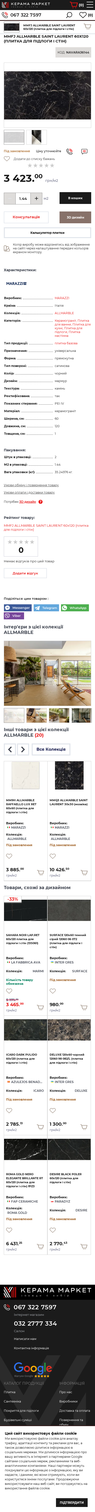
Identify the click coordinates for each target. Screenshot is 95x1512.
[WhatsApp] (75, 608)
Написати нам (25, 1339)
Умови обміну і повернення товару (31, 485)
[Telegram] (46, 608)
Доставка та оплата (74, 1411)
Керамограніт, (66, 320)
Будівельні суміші (18, 1420)
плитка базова (66, 343)
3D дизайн (27, 502)
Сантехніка (12, 1401)
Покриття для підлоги (21, 1411)
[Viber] (14, 616)
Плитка (9, 1392)
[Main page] (47, 1292)
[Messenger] (18, 608)
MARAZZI (62, 298)
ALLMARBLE (64, 313)
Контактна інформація (31, 1348)
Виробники (68, 1401)
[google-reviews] (33, 1371)
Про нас (65, 1392)
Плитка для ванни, (72, 322)
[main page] (26, 5)
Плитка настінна (67, 334)
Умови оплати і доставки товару (29, 492)
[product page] (25, 775)
